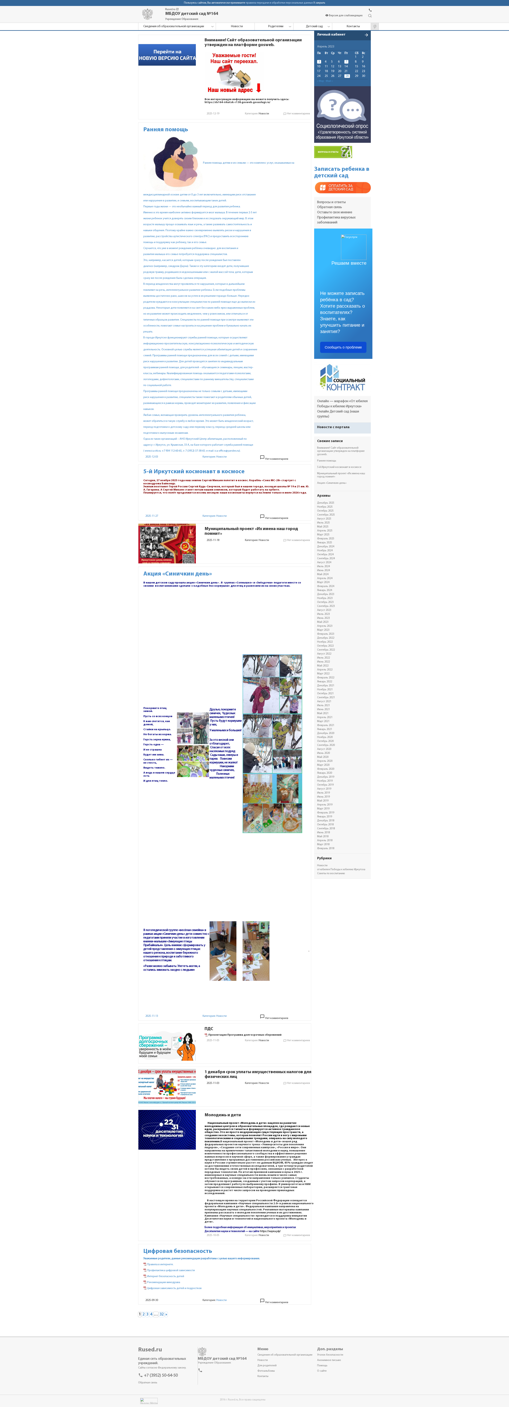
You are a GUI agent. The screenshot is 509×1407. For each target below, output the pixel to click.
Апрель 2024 (324, 578)
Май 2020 (322, 757)
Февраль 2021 (325, 725)
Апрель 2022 (324, 669)
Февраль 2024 (325, 586)
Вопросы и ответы (331, 202)
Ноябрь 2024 (325, 550)
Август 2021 (324, 701)
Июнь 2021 (323, 709)
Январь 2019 (324, 816)
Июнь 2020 (323, 753)
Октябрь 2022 (325, 645)
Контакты (262, 1376)
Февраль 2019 (325, 812)
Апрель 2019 (324, 804)
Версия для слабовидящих (343, 15)
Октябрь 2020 (325, 741)
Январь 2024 (324, 590)
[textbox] (259, 73)
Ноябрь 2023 (325, 598)
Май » (329, 81)
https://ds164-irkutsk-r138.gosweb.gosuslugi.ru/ (237, 102)
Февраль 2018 (325, 848)
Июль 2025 (323, 522)
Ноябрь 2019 (325, 780)
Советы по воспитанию (331, 873)
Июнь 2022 (323, 661)
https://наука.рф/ (270, 1231)
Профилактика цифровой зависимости (171, 1270)
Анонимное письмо (329, 1360)
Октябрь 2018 (325, 824)
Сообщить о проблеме (343, 347)
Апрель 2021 (324, 717)
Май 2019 (322, 800)
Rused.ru (172, 9)
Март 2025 (323, 534)
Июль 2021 (323, 705)
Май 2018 (322, 836)
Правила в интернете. (160, 1264)
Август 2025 (324, 518)
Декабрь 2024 (325, 546)
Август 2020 (324, 749)
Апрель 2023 (324, 626)
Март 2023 (323, 630)
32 (162, 1314)
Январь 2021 (324, 729)
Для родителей (267, 1365)
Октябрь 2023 (325, 602)
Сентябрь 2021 (326, 697)
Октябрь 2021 (325, 693)
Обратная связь (329, 207)
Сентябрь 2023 (326, 606)
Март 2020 (323, 765)
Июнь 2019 (323, 796)
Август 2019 (324, 788)
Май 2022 (322, 665)
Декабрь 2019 (325, 776)
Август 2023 (324, 610)
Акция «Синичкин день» (332, 483)
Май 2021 (322, 713)
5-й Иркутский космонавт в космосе (339, 467)
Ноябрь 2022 (325, 641)
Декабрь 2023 (325, 594)
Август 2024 (324, 562)
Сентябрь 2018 (326, 828)
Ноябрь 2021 (325, 689)
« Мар (320, 81)
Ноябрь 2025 (325, 506)
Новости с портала (333, 427)
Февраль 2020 (325, 769)
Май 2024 (322, 574)
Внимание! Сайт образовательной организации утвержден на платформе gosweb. (341, 451)
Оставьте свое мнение (334, 212)
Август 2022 (324, 653)
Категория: (209, 456)
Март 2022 (323, 673)
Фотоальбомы (266, 1370)
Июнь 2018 (323, 832)
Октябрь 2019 (325, 784)
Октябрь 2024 (325, 554)
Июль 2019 (323, 792)
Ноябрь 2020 (325, 737)
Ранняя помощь (326, 460)
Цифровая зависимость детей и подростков (174, 1288)
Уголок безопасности (330, 1354)
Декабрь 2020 (325, 733)
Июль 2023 (323, 614)
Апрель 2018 (324, 840)
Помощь (322, 1365)
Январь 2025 (324, 542)
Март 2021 (323, 721)
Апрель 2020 (324, 761)
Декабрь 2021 (325, 685)
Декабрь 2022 (325, 637)
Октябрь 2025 (325, 510)
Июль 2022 (323, 657)
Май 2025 (322, 526)
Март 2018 (323, 844)
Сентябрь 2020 (326, 745)
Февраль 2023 (325, 634)
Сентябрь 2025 (326, 514)
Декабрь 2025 (325, 502)
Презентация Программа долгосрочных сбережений (245, 1034)
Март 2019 (323, 808)
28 (347, 76)
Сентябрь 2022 (326, 649)
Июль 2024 (323, 566)
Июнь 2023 (323, 618)
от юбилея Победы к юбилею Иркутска (341, 869)
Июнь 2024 (323, 570)
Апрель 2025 (324, 530)
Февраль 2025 (325, 538)
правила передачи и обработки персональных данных (279, 2)
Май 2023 (322, 622)
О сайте (322, 1370)
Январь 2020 (324, 773)
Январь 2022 (324, 681)
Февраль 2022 (325, 677)
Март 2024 (323, 582)
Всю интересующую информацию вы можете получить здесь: (247, 99)
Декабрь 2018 (325, 820)
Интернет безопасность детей (165, 1276)
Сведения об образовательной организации (284, 1354)
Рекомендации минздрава (163, 1282)
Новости (264, 113)
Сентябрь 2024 (326, 558)
